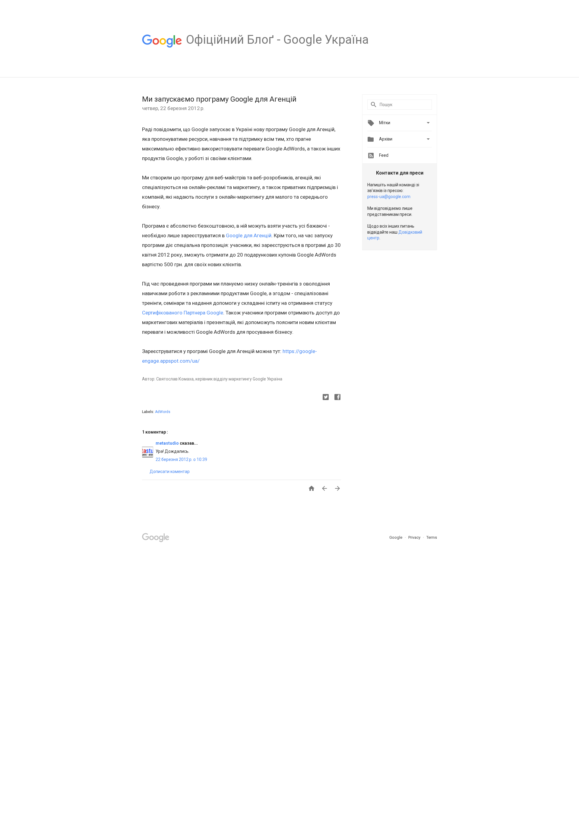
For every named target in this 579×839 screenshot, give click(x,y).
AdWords (162, 412)
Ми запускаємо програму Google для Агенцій (219, 99)
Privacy (414, 537)
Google (396, 537)
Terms (431, 537)
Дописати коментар (170, 471)
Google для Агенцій (248, 235)
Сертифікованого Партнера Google (182, 313)
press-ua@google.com (388, 196)
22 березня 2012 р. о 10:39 (181, 459)
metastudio (168, 443)
